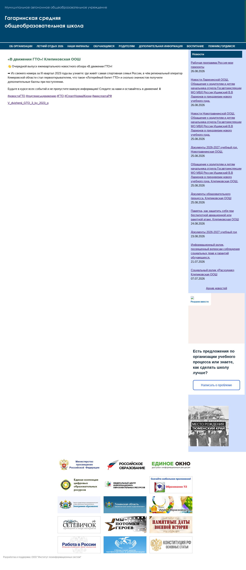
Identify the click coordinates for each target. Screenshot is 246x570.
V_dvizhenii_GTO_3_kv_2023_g (28, 102)
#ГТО (60, 96)
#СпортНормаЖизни (78, 96)
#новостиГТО (16, 96)
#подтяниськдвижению (41, 96)
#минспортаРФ (102, 96)
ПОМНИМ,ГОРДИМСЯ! (221, 46)
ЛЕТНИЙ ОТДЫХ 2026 (50, 46)
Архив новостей (216, 288)
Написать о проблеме (216, 385)
